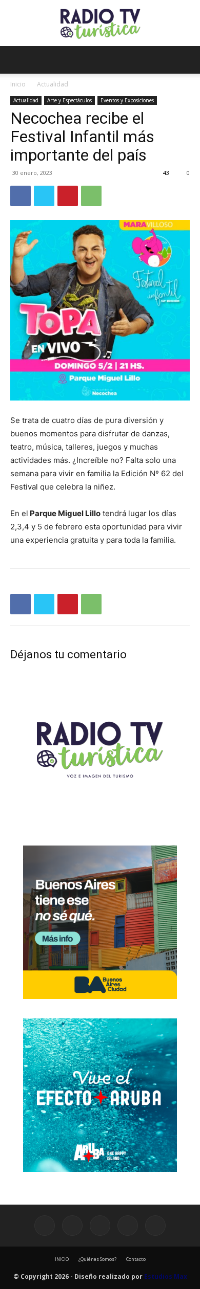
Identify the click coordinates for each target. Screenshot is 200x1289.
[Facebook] (20, 196)
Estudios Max (165, 1276)
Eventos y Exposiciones (127, 100)
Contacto (136, 1259)
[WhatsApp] (91, 196)
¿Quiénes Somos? (97, 1259)
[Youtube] (155, 1225)
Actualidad (52, 84)
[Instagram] (72, 1225)
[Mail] (100, 1225)
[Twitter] (44, 196)
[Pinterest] (67, 196)
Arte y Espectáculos (69, 100)
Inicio (18, 84)
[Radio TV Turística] (100, 23)
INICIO (62, 1259)
